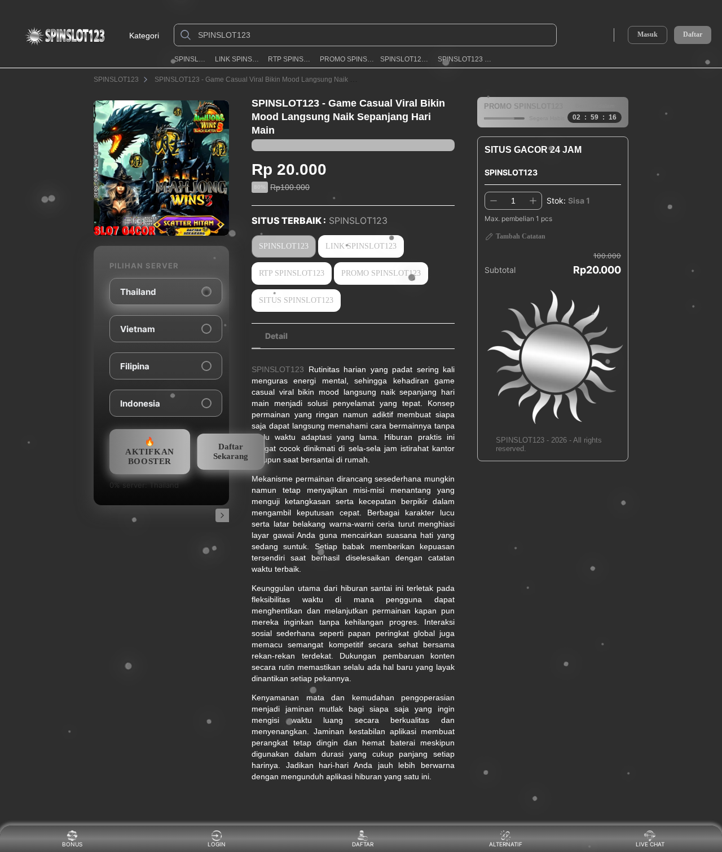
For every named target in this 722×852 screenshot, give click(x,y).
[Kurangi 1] (493, 201)
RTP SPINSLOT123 (290, 59)
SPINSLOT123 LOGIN (405, 59)
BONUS (72, 844)
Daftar (692, 34)
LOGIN (217, 844)
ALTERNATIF (505, 844)
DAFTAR (362, 844)
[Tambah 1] (533, 201)
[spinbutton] (513, 200)
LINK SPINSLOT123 (238, 59)
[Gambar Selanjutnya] (222, 515)
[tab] (276, 336)
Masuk (647, 34)
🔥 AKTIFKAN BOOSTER (149, 451)
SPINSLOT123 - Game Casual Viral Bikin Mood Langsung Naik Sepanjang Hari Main (285, 79)
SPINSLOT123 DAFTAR (465, 59)
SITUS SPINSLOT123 (296, 300)
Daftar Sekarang (230, 451)
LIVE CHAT (650, 844)
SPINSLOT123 (191, 59)
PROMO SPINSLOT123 (347, 59)
